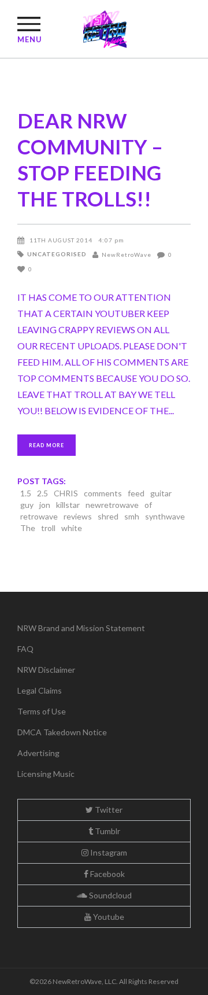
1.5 (25, 493)
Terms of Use (41, 711)
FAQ (25, 649)
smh (131, 516)
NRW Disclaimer (46, 670)
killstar (68, 505)
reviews (78, 516)
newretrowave (112, 505)
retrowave (39, 516)
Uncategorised (57, 253)
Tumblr (106, 831)
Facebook (106, 874)
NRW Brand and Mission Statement (81, 628)
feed (136, 493)
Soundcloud (109, 895)
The (27, 528)
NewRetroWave (126, 254)
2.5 (42, 493)
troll (48, 528)
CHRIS (66, 493)
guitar (161, 493)
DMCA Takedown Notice (62, 732)
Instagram (107, 852)
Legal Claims (39, 690)
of (148, 505)
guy (27, 505)
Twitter (107, 810)
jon (44, 505)
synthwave (165, 516)
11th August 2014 (60, 240)
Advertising (38, 753)
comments (103, 493)
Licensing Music (46, 774)
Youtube (107, 917)
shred (108, 516)
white (71, 528)
